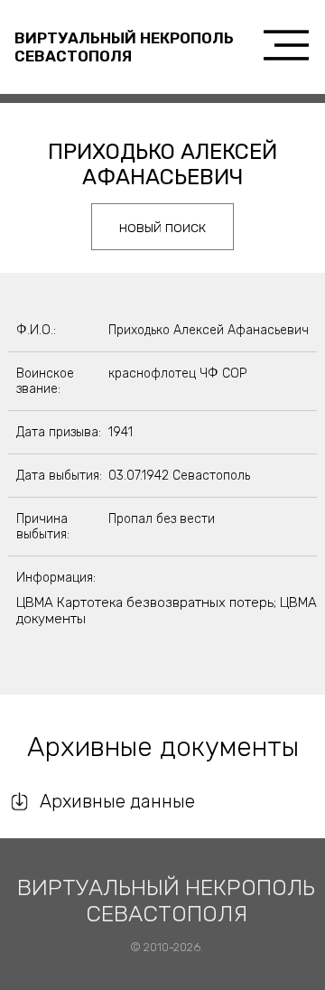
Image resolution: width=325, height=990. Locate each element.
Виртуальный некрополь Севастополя (124, 47)
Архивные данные (117, 801)
